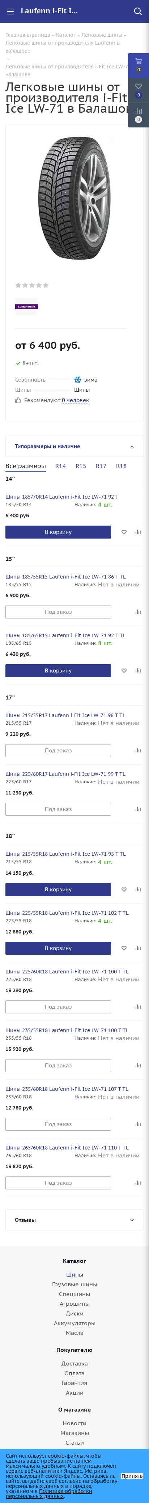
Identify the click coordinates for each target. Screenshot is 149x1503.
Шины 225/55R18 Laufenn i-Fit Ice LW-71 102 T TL (67, 913)
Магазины (74, 1432)
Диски (75, 1313)
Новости (74, 1423)
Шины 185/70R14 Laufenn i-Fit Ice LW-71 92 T (62, 497)
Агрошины (75, 1303)
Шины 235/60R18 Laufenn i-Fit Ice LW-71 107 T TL (66, 1089)
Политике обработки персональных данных (49, 1493)
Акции (75, 1392)
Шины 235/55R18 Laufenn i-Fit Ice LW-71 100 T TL (67, 1030)
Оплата (74, 1373)
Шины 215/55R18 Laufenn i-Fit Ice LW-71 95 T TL (65, 854)
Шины (74, 1274)
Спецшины (74, 1293)
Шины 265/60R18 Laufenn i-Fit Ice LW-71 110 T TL (67, 1147)
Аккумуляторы (74, 1323)
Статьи (74, 1442)
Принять (132, 1476)
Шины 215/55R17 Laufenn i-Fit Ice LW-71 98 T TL (65, 715)
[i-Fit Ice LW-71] (74, 198)
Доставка (74, 1363)
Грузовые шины (74, 1284)
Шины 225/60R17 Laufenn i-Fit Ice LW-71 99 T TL (65, 774)
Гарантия (74, 1382)
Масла (75, 1332)
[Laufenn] (68, 307)
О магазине (74, 1409)
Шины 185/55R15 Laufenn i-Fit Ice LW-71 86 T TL (65, 576)
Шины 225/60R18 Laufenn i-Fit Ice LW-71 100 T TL (67, 971)
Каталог (74, 1260)
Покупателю (74, 1349)
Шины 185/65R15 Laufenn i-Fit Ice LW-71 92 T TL (65, 635)
